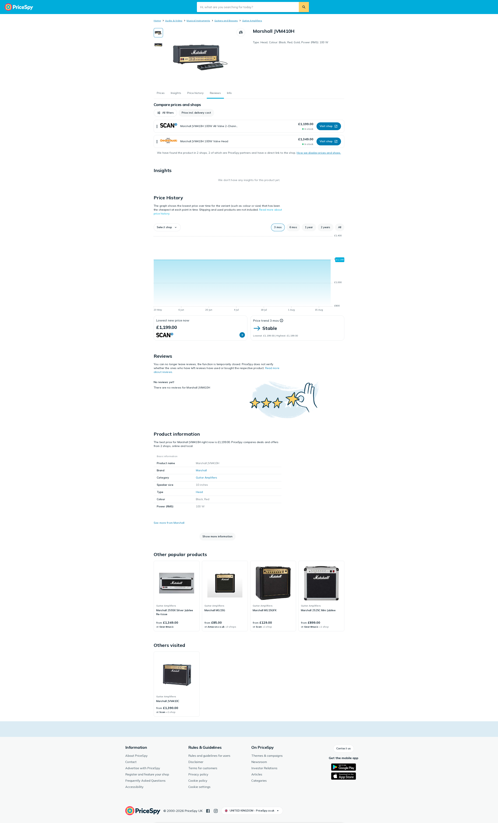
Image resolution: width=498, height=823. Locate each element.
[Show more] (157, 126)
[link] (177, 596)
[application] (249, 273)
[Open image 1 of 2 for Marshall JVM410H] (200, 57)
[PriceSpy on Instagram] (215, 810)
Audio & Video (173, 20)
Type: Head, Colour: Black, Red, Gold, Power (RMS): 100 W (290, 42)
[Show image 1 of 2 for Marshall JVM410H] (158, 32)
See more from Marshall (169, 523)
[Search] (304, 7)
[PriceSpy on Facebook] (208, 810)
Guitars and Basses (226, 20)
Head (199, 492)
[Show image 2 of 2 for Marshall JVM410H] (158, 44)
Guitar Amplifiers (252, 20)
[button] (165, 113)
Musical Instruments (198, 20)
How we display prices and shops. (319, 153)
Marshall (201, 470)
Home (157, 20)
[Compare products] (241, 32)
